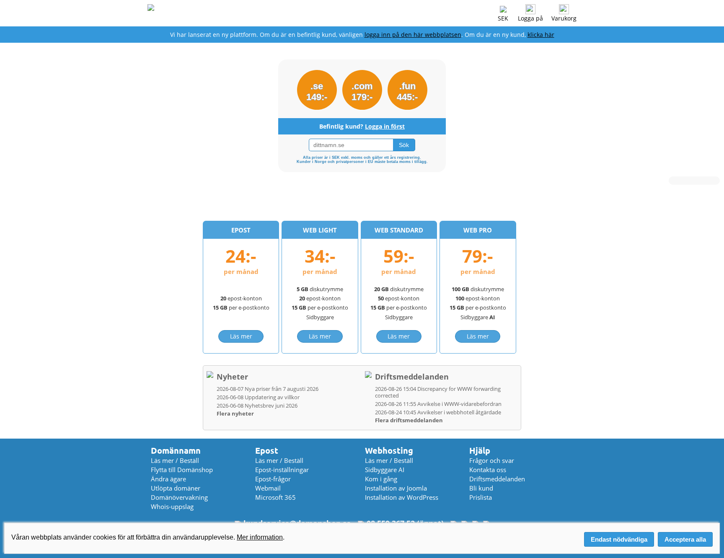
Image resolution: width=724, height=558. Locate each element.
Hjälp (479, 450)
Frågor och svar (491, 460)
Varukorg (564, 18)
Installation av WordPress (401, 497)
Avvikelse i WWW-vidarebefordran (438, 404)
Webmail (268, 488)
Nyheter (232, 377)
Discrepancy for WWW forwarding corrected (438, 392)
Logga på (530, 18)
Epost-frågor (273, 479)
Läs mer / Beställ (175, 460)
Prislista (480, 497)
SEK (503, 18)
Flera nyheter (235, 413)
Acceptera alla (685, 539)
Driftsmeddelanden (412, 377)
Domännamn (176, 450)
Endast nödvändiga (619, 539)
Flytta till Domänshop (182, 469)
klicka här (540, 35)
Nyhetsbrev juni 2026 (257, 405)
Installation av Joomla (396, 488)
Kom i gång (381, 479)
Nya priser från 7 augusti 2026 (267, 389)
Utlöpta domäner (175, 488)
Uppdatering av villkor (258, 397)
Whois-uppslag (172, 506)
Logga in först (385, 126)
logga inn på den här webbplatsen (413, 35)
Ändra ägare (168, 479)
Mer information (260, 537)
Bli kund (481, 488)
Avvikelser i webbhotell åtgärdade (438, 412)
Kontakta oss (487, 469)
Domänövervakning (179, 497)
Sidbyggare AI (384, 469)
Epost (266, 450)
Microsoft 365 (275, 497)
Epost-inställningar (282, 469)
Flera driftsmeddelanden (409, 420)
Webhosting (389, 450)
